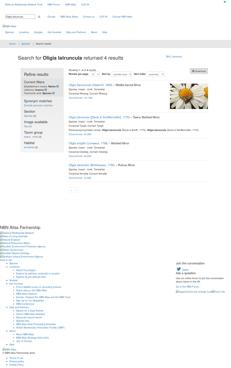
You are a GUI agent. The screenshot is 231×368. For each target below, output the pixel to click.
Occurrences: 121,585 (81, 97)
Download (200, 71)
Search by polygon (26, 270)
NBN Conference (25, 303)
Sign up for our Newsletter (30, 300)
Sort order (140, 74)
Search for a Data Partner (30, 310)
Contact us (88, 16)
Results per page (78, 74)
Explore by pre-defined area (31, 276)
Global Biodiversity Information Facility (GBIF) (40, 327)
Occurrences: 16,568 (80, 177)
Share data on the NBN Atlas (31, 290)
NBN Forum (54, 4)
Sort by (106, 74)
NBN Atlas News (69, 16)
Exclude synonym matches (38, 105)
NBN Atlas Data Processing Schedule (36, 324)
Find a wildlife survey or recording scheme (38, 287)
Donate (51, 16)
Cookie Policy (16, 364)
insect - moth (31, 136)
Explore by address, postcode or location (38, 273)
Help (104, 32)
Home (12, 43)
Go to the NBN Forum (187, 286)
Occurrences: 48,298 (80, 156)
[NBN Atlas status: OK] (225, 2)
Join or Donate (24, 341)
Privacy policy (16, 361)
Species (9, 32)
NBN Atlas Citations (26, 293)
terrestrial (29, 147)
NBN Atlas (70, 4)
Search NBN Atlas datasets (30, 314)
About (94, 32)
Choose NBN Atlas (122, 16)
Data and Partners (76, 32)
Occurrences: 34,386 (80, 134)
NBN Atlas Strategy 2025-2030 (32, 337)
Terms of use (16, 358)
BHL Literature (174, 56)
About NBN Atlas (25, 334)
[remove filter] (57, 86)
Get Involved (54, 32)
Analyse (38, 32)
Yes (26, 126)
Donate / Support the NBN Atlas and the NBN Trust (43, 297)
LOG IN (85, 4)
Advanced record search (29, 317)
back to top (6, 260)
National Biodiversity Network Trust (23, 4)
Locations (24, 32)
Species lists (22, 320)
